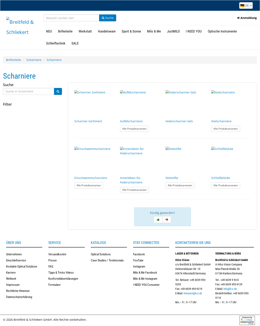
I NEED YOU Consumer (146, 285)
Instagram (139, 266)
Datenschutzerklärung (19, 297)
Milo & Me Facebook (145, 272)
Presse (52, 260)
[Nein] (166, 219)
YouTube (138, 260)
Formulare (54, 285)
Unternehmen (14, 254)
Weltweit (11, 279)
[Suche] (58, 91)
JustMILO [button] (173, 31)
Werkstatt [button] (85, 31)
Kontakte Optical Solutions (21, 266)
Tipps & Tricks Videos (61, 272)
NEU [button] (49, 31)
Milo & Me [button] (154, 31)
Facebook (139, 254)
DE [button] (247, 5)
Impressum (13, 285)
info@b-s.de (230, 288)
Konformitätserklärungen (63, 279)
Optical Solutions (101, 254)
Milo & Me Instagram (145, 279)
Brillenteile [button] (65, 31)
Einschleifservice (16, 260)
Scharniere (33, 60)
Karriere (11, 272)
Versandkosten (57, 254)
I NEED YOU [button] (194, 31)
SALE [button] (75, 43)
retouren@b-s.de (192, 293)
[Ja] (158, 219)
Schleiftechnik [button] (55, 43)
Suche (109, 18)
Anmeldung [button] (248, 18)
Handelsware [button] (107, 31)
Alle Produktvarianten (135, 128)
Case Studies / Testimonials (107, 260)
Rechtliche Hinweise (18, 291)
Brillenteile (13, 60)
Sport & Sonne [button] (131, 31)
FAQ (50, 266)
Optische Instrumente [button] (222, 31)
